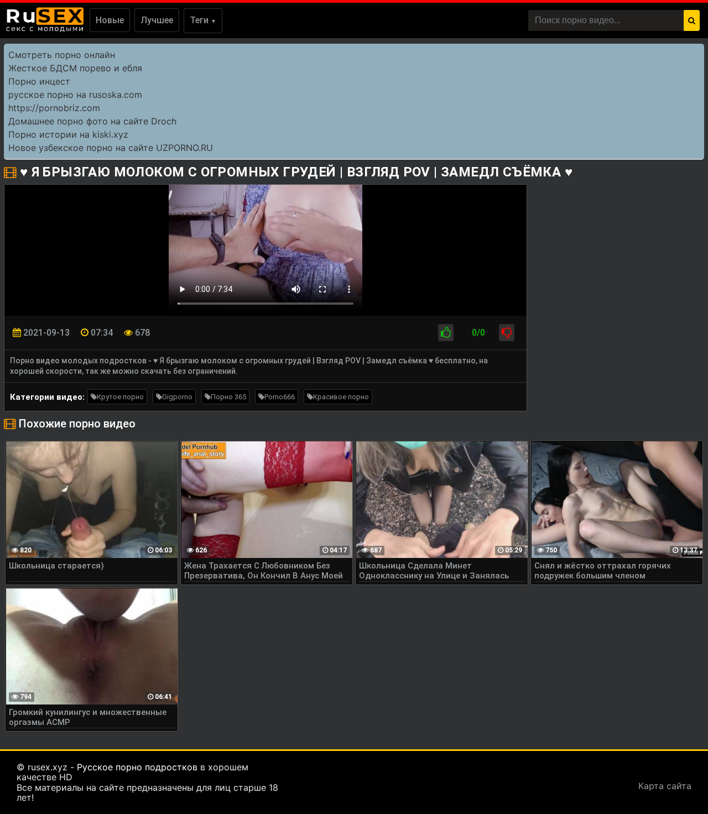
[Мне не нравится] (506, 332)
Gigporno (177, 397)
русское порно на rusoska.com (75, 94)
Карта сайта (664, 785)
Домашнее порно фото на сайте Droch (92, 121)
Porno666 (279, 397)
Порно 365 (228, 397)
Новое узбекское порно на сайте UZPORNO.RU (110, 147)
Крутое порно (120, 397)
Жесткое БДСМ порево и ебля (75, 68)
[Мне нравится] (446, 332)
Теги (203, 20)
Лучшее (156, 20)
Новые (110, 20)
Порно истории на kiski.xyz (68, 134)
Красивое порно (341, 397)
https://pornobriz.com (54, 107)
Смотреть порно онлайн (61, 54)
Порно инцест (39, 81)
